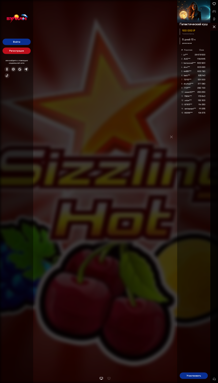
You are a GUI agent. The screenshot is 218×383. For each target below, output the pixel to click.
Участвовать (194, 375)
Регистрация (16, 50)
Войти (16, 41)
